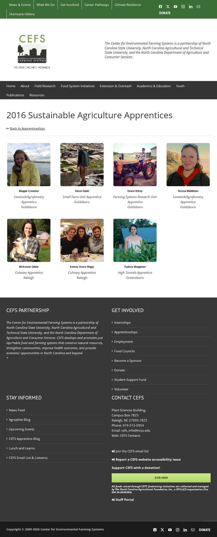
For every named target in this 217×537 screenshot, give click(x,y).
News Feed (17, 410)
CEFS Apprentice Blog (24, 438)
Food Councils (124, 351)
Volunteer (121, 389)
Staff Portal (124, 499)
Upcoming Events (21, 429)
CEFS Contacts (130, 435)
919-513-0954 (133, 425)
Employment (123, 341)
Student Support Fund (130, 379)
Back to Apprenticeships (27, 128)
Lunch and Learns (22, 448)
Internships (122, 322)
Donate (119, 370)
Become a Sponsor (128, 360)
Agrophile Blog (19, 419)
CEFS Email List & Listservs (28, 458)
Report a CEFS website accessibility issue (148, 459)
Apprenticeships (126, 332)
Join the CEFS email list (132, 451)
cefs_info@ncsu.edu (135, 430)
